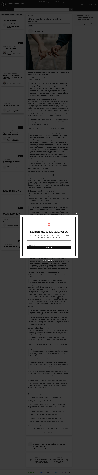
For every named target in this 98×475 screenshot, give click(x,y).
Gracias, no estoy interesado (49, 260)
